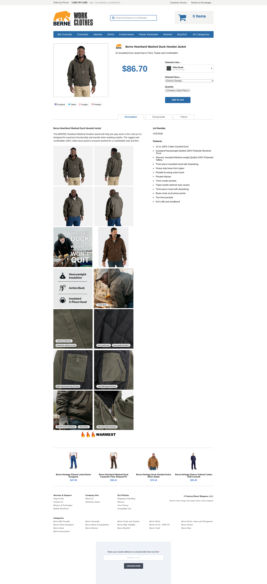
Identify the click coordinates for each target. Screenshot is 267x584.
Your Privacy (122, 505)
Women (167, 34)
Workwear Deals (92, 502)
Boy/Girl (182, 34)
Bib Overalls (65, 34)
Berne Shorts (187, 525)
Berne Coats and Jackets (128, 521)
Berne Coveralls (92, 521)
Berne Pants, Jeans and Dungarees (197, 521)
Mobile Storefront (61, 508)
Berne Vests (58, 528)
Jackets (97, 34)
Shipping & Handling (126, 498)
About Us (89, 498)
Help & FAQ (58, 498)
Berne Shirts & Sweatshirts (97, 525)
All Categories (201, 34)
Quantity (169, 87)
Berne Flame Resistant (63, 525)
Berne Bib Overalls (61, 521)
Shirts (110, 34)
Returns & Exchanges (201, 2)
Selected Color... (173, 62)
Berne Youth (154, 528)
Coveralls (82, 34)
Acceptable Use (124, 508)
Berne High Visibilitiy (126, 525)
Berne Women (91, 528)
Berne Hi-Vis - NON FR (159, 525)
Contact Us (58, 502)
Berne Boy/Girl (123, 528)
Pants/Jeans (126, 34)
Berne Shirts (154, 521)
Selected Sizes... (173, 77)
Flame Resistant (148, 34)
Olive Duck (178, 67)
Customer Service (178, 2)
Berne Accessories (61, 531)
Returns (120, 502)
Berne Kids (186, 528)
